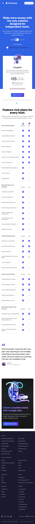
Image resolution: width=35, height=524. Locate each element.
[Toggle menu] (3, 3)
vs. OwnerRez (21, 494)
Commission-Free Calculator (25, 482)
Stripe (19, 463)
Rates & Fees (21, 438)
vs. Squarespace (22, 507)
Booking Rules (21, 441)
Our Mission (4, 489)
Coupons (3, 448)
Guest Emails (4, 443)
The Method (21, 477)
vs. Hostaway (21, 496)
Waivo (19, 465)
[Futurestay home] (11, 3)
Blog (2, 477)
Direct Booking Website (7, 438)
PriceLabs (3, 470)
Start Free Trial (29, 3)
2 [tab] (18, 103)
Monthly (21, 40)
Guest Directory (22, 448)
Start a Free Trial (17, 95)
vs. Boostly (21, 502)
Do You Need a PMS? (23, 480)
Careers (3, 494)
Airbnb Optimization (6, 451)
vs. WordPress (21, 509)
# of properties (17, 44)
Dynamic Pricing (5, 453)
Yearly (12, 40)
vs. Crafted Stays (22, 504)
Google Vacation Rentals (7, 441)
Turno (19, 468)
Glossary (3, 482)
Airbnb (3, 460)
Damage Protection (23, 446)
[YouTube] (8, 516)
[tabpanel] (17, 76)
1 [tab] (16, 103)
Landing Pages (5, 446)
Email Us (21, 516)
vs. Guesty (20, 499)
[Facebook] (5, 516)
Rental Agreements (23, 443)
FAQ (2, 480)
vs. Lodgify (21, 491)
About (3, 491)
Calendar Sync (22, 470)
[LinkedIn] (11, 516)
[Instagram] (2, 516)
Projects (20, 451)
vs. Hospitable (22, 489)
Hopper (3, 465)
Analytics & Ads (22, 460)
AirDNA (3, 468)
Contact (3, 496)
